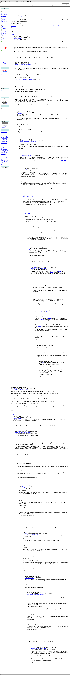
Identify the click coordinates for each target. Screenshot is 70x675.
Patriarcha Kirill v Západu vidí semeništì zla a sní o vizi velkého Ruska (4, 161)
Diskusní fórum (3, 28)
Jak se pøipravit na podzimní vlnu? (4, 153)
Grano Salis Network (4, 1)
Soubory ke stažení (4, 24)
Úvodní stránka (3, 10)
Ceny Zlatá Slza (3, 35)
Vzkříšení (5, 85)
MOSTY (35, 1)
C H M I (32, 1)
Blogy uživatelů (3, 31)
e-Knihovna (3, 19)
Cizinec (14, 15)
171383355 (5, 168)
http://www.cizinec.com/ (24, 16)
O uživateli (12, 16)
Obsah (5, 63)
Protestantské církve (4, 14)
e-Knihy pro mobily (4, 21)
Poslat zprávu (17, 16)
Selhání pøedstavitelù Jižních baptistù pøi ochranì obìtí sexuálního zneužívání (4, 132)
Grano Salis (10, 1)
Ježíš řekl (39, 326)
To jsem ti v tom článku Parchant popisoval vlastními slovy (24, 79)
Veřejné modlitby (3, 16)
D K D (26, 1)
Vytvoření (63, 4)
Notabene (38, 1)
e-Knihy (20, 1)
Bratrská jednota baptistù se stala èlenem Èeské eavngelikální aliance (4, 157)
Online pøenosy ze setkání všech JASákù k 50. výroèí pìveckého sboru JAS (5, 146)
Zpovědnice (3, 17)
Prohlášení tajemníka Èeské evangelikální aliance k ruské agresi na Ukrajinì (4, 150)
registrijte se (48, 11)
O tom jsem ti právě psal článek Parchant (25, 155)
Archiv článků (3, 12)
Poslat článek (3, 38)
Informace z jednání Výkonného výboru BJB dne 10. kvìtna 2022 (4, 139)
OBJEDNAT (5, 64)
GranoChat (13, 1)
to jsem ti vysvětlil (56, 608)
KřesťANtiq (29, 1)
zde (6, 103)
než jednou (60, 234)
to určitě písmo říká (33, 597)
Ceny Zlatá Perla (3, 33)
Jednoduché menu (4, 9)
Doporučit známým (4, 36)
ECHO (41, 1)
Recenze (2, 26)
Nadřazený (12, 34)
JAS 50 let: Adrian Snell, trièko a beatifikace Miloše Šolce (4, 142)
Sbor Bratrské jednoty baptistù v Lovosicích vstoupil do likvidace (4, 135)
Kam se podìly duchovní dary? (3, 154)
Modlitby (22, 1)
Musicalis (16, 1)
